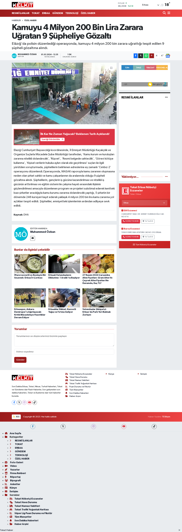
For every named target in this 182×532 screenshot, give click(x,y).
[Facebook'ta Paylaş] (136, 55)
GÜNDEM (57, 13)
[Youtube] (29, 402)
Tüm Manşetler (76, 390)
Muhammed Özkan (42, 231)
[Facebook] (14, 402)
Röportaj (15, 477)
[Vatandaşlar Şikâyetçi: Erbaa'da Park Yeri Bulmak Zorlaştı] (98, 298)
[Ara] (164, 13)
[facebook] (32, 426)
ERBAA (46, 13)
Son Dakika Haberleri (79, 393)
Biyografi (15, 480)
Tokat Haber (6, 530)
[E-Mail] (32, 238)
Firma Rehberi (18, 473)
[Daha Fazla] (151, 55)
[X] (19, 402)
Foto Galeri (16, 462)
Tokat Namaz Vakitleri (79, 380)
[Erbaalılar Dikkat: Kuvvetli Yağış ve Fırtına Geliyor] (64, 298)
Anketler (15, 484)
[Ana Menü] (168, 13)
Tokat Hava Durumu (78, 377)
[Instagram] (24, 402)
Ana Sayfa (15, 433)
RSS (17, 417)
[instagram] (93, 426)
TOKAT (36, 13)
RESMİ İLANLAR (20, 13)
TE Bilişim (166, 417)
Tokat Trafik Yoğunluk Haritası (83, 383)
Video (13, 466)
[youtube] (123, 426)
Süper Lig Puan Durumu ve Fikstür (33, 513)
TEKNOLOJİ (71, 13)
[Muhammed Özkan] (21, 234)
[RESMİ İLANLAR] (166, 97)
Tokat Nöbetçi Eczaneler (80, 374)
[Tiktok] (34, 402)
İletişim (143, 374)
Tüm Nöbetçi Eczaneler (146, 245)
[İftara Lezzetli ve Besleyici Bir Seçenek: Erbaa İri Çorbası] (30, 263)
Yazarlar (15, 469)
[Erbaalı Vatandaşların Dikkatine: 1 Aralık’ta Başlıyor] (64, 263)
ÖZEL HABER (88, 13)
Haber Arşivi (75, 396)
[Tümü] (166, 177)
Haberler (16, 21)
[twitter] (63, 426)
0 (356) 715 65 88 (131, 237)
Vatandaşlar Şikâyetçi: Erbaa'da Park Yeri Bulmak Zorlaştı (96, 312)
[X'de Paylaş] (140, 55)
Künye (111, 374)
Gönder (20, 360)
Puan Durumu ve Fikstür (80, 387)
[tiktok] (154, 426)
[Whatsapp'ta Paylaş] (146, 55)
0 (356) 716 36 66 (131, 221)
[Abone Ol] (167, 56)
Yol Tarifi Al (149, 221)
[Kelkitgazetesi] (22, 5)
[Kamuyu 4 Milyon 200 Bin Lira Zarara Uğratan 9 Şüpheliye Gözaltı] (64, 93)
